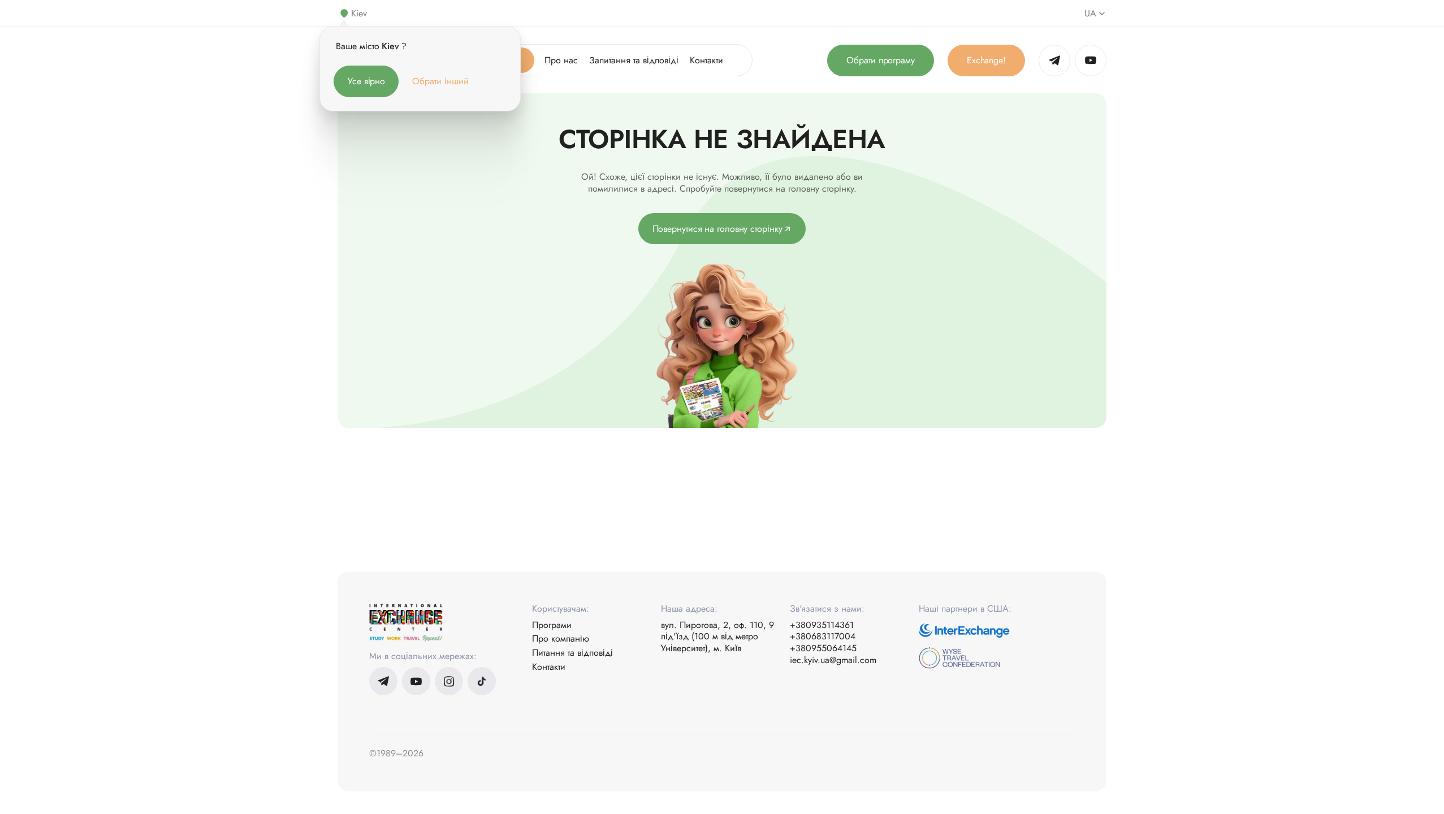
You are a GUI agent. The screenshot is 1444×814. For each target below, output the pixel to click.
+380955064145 (823, 649)
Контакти (706, 60)
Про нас (561, 60)
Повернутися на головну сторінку (717, 228)
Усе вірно (366, 81)
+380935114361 (822, 625)
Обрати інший (440, 81)
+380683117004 (822, 637)
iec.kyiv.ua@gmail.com (833, 660)
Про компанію (560, 639)
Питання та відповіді (572, 653)
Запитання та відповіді (633, 60)
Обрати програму (880, 60)
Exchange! (986, 60)
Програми (552, 625)
